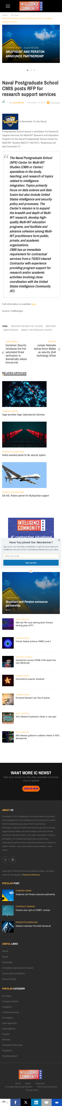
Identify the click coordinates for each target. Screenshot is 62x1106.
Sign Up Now (31, 562)
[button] (31, 542)
